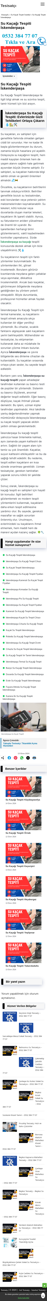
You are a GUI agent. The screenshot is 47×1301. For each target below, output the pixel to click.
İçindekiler (8, 76)
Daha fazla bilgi (23, 1298)
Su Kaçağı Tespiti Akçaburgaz (21, 899)
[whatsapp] (21, 757)
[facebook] (9, 757)
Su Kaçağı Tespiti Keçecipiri (20, 866)
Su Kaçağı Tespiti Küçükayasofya (23, 800)
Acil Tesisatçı (24, 1290)
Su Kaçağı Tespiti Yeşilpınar (20, 932)
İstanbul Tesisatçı (38, 1290)
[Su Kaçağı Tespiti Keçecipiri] (23, 863)
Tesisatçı (8, 6)
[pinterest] (15, 757)
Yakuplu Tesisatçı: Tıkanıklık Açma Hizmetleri (20, 744)
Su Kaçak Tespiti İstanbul (20, 15)
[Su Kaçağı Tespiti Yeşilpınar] (23, 929)
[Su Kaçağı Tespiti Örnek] (23, 829)
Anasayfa (4, 15)
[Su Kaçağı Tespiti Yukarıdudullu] (23, 962)
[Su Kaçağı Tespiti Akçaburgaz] (23, 896)
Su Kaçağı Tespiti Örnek (18, 833)
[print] (34, 757)
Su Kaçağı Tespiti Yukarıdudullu (22, 966)
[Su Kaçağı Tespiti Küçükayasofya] (23, 796)
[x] (28, 757)
